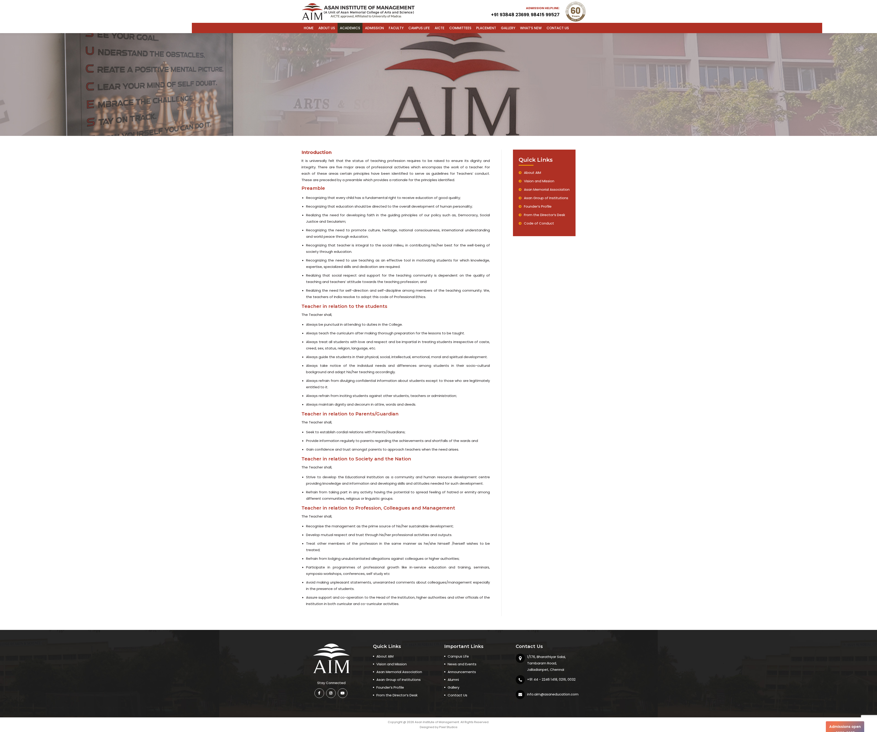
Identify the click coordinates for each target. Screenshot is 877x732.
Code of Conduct (539, 223)
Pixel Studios (448, 727)
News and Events (462, 664)
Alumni (453, 679)
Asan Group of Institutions (546, 198)
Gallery (453, 687)
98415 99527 (545, 14)
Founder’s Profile (538, 206)
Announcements (462, 671)
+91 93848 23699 (510, 14)
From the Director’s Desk (544, 214)
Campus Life (458, 656)
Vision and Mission (539, 181)
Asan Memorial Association (547, 189)
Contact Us (457, 695)
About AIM (532, 172)
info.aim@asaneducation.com (553, 694)
